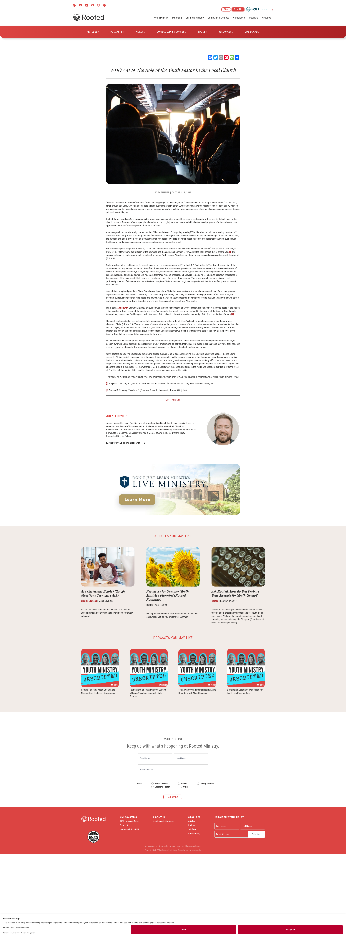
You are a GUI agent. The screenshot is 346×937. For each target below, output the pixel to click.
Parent (184, 783)
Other (185, 787)
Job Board (251, 31)
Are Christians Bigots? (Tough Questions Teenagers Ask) (103, 593)
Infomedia (196, 850)
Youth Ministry (161, 17)
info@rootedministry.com (163, 821)
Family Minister (207, 783)
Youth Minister (161, 783)
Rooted (215, 601)
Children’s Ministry (195, 17)
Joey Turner (162, 192)
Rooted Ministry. (169, 850)
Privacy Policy (194, 833)
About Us (266, 17)
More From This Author (123, 443)
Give (226, 9)
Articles (92, 31)
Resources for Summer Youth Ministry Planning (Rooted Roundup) (167, 595)
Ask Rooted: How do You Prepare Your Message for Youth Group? (236, 593)
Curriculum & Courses (170, 31)
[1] (230, 252)
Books (201, 31)
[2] (232, 314)
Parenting (177, 17)
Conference (239, 17)
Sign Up (238, 9)
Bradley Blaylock (89, 601)
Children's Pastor (162, 787)
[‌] (86, 5)
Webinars (253, 17)
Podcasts (116, 31)
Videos (139, 31)
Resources (225, 31)
